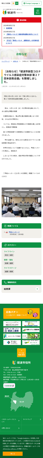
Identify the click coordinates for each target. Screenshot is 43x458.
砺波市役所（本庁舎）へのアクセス (14, 377)
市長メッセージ (14, 232)
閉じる (13, 454)
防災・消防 (9, 255)
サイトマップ (27, 419)
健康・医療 (9, 271)
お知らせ (15, 61)
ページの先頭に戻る (21, 354)
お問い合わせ (6, 428)
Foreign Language (32, 3)
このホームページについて (9, 420)
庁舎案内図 (8, 386)
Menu (37, 11)
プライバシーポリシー (10, 449)
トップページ (6, 61)
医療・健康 (9, 263)
